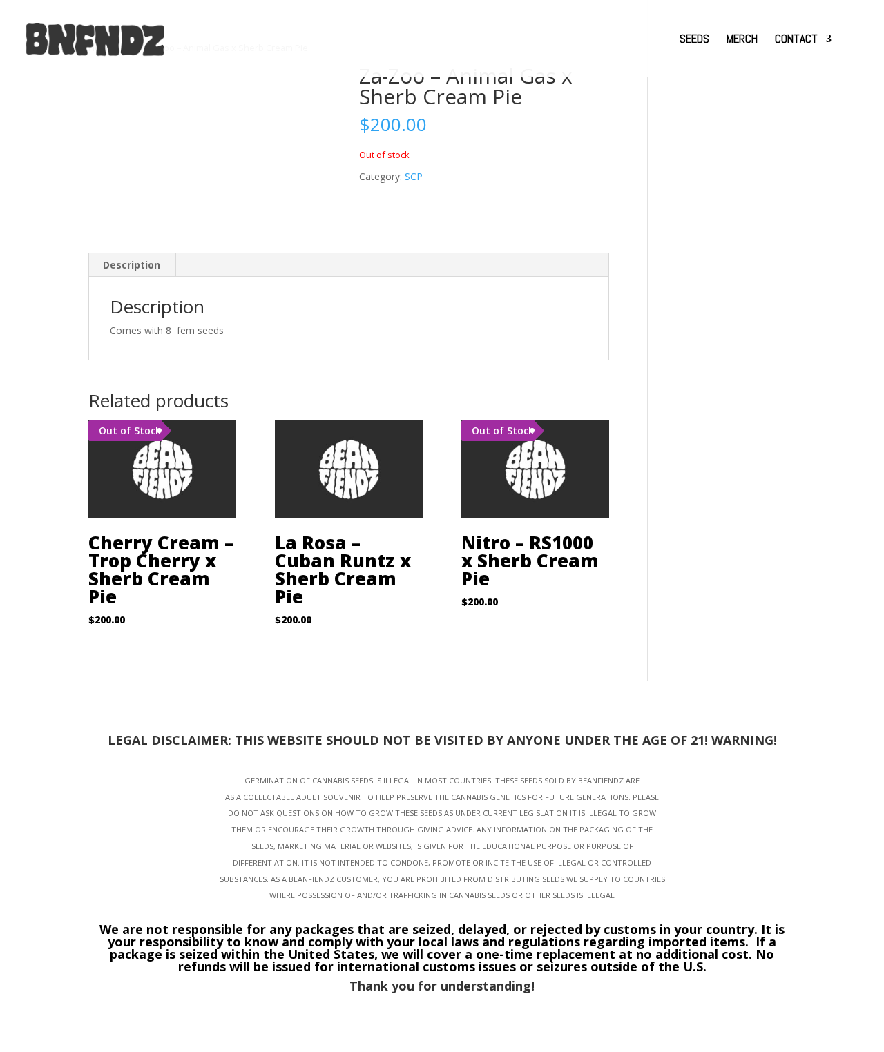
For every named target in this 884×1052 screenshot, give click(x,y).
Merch (742, 40)
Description (131, 264)
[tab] (132, 265)
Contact (796, 40)
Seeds (694, 40)
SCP (414, 176)
